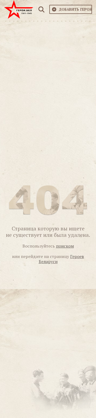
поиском (65, 246)
